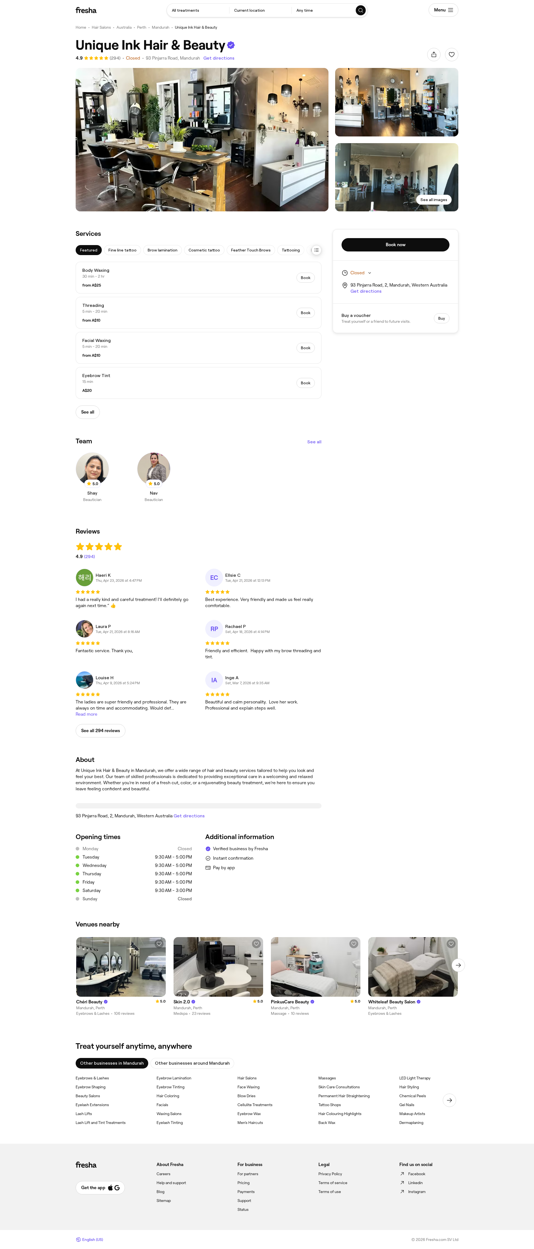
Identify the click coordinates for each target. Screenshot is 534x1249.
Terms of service (332, 1182)
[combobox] (198, 10)
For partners (248, 1174)
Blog (160, 1191)
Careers (163, 1174)
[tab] (89, 250)
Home (81, 27)
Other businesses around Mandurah (192, 1063)
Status (243, 1209)
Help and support (171, 1182)
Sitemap (164, 1200)
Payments (246, 1191)
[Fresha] (86, 10)
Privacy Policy (330, 1174)
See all (314, 441)
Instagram (417, 1191)
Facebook (416, 1174)
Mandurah (160, 27)
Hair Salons (101, 27)
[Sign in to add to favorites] (451, 54)
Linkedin (415, 1182)
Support (244, 1200)
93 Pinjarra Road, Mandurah (173, 58)
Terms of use (329, 1191)
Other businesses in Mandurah (112, 1063)
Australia (124, 27)
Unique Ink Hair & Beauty (196, 27)
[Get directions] (199, 805)
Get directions (218, 58)
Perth (141, 27)
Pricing (243, 1182)
